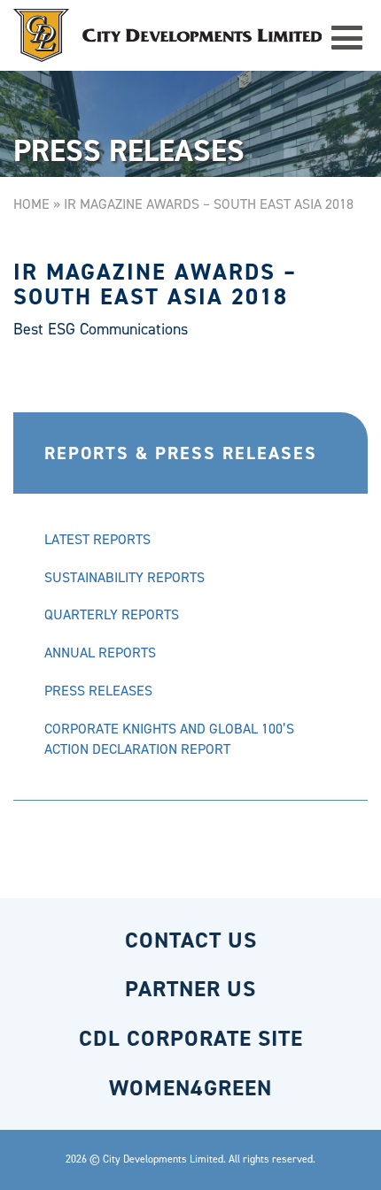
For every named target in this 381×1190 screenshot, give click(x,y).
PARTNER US (190, 988)
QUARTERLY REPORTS (111, 614)
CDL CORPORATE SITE (191, 1038)
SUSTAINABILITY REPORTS (124, 577)
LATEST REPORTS (97, 539)
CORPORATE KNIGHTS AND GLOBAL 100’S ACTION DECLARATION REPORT (169, 738)
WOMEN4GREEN (190, 1087)
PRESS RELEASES (98, 690)
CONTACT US (191, 940)
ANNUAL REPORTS (100, 652)
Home (31, 204)
